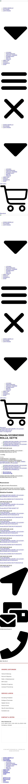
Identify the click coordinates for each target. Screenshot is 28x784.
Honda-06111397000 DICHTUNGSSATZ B (11, 517)
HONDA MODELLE (8, 8)
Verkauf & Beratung (6, 674)
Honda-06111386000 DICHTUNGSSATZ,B (11, 499)
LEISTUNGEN (7, 760)
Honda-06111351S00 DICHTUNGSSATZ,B (11, 535)
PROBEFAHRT (10, 56)
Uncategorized (7, 431)
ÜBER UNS (6, 60)
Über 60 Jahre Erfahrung (7, 708)
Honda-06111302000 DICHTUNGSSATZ (11, 544)
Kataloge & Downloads (7, 700)
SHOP (4, 64)
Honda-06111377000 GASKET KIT (9, 508)
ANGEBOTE (6, 63)
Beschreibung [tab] (7, 472)
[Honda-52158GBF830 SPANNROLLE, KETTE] (15, 445)
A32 (16, 461)
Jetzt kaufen (12, 458)
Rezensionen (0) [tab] (7, 473)
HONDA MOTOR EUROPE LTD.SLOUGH (12, 462)
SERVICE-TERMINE (11, 55)
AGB (4, 780)
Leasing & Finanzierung (7, 687)
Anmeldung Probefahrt (6, 697)
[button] (14, 94)
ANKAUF (8, 59)
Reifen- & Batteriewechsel (7, 679)
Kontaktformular (5, 710)
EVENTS (5, 62)
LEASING (8, 52)
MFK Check (4, 681)
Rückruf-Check (5, 705)
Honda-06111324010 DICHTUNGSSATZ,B (11, 563)
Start (1, 431)
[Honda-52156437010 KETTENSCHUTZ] (15, 443)
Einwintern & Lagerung (6, 684)
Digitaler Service (5, 703)
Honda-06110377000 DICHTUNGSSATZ (11, 526)
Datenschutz (6, 779)
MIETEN (8, 57)
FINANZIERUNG (10, 53)
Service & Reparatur (6, 676)
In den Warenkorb (4, 458)
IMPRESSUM (6, 778)
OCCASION (6, 9)
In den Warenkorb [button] (4, 503)
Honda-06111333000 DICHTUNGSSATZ (11, 553)
